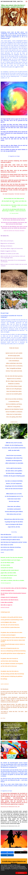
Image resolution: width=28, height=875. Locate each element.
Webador (14, 863)
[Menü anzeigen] (26, 1)
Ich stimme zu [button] (21, 873)
